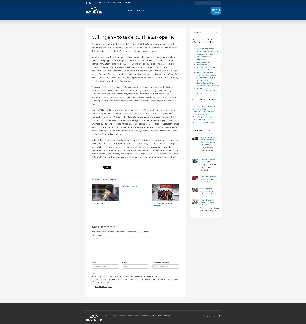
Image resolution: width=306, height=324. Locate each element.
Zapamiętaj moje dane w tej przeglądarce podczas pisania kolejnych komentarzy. (125, 276)
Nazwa (95, 262)
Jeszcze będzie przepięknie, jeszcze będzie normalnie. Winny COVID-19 (206, 77)
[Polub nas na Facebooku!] (216, 316)
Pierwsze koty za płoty (204, 72)
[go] (219, 2)
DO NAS (216, 10)
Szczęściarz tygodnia (203, 62)
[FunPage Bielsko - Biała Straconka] (86, 3)
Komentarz (97, 235)
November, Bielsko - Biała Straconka (155, 316)
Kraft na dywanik (202, 88)
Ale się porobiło (202, 64)
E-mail (125, 262)
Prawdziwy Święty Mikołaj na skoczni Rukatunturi (207, 202)
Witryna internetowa (160, 262)
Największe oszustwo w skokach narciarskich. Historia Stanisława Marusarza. (207, 51)
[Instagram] (90, 3)
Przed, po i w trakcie (129, 186)
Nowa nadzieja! (97, 203)
